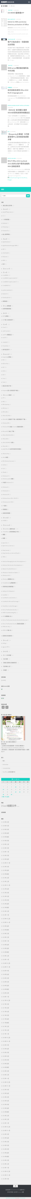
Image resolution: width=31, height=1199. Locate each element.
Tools (4, 382)
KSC (9, 131)
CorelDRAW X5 (6, 285)
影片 (4, 264)
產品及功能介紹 (7, 386)
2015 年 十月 (6, 1089)
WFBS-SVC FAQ (6, 626)
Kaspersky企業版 (7, 357)
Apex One (5, 543)
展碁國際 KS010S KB (7, 2)
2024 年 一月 (6, 852)
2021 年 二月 (6, 911)
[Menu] (29, 2)
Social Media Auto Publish (10, 1198)
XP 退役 (4, 505)
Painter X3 (5, 294)
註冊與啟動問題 (7, 308)
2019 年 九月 (6, 944)
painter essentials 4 (7, 290)
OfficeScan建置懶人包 (8, 579)
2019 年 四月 (6, 952)
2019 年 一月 (6, 959)
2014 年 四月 (6, 1156)
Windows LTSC (6, 494)
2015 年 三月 (6, 1115)
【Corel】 (5, 272)
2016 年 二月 (6, 1075)
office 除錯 (5, 457)
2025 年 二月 (6, 844)
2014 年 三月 (6, 1160)
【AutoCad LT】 (12, 39)
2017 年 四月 (6, 1023)
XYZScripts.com (22, 1198)
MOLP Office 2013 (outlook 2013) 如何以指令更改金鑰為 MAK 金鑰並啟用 (19, 163)
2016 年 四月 (6, 1067)
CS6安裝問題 (6, 219)
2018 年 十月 (6, 970)
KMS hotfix (5, 412)
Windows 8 (5, 487)
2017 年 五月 (6, 1019)
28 (3, 794)
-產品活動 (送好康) (7, 205)
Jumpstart (5, 342)
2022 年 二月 (6, 881)
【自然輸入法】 (7, 666)
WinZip (18, 806)
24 (15, 792)
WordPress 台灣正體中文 (9, 772)
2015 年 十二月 (6, 1082)
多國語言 (10, 87)
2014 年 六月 (6, 1149)
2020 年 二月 (6, 937)
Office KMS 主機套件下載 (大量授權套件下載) (14, 419)
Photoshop (5, 227)
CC (3, 216)
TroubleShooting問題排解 (9, 583)
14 (3, 789)
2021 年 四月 (6, 907)
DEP (4, 249)
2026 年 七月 (6, 826)
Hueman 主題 (21, 1192)
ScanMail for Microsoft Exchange (10, 601)
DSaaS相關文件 (8, 805)
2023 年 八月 (6, 855)
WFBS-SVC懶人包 (7, 630)
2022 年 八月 (6, 866)
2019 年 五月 (6, 948)
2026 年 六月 (6, 829)
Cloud (4, 327)
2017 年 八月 (6, 1008)
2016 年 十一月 (6, 1041)
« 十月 (2, 797)
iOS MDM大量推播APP (16, 13)
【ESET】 (5, 313)
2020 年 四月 (6, 930)
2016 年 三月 (6, 1071)
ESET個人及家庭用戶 (8, 320)
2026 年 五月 (6, 833)
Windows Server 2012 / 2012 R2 (10, 498)
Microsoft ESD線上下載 (8, 431)
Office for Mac (6, 453)
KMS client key (11, 19)
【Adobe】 (5, 209)
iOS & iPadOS (6, 253)
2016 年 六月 (6, 1060)
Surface (4, 465)
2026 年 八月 (6, 822)
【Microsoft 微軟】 (7, 395)
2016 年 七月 (6, 1056)
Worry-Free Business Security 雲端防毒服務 (13, 624)
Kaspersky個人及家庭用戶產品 (10, 390)
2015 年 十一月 (6, 1086)
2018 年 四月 (6, 989)
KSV (3, 374)
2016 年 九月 (6, 1049)
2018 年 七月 (6, 982)
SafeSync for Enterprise (8, 591)
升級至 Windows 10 (7, 482)
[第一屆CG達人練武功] (13, 740)
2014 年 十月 (6, 1134)
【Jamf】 (5, 324)
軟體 (4, 538)
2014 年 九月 (6, 1138)
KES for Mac (5, 363)
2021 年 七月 (6, 896)
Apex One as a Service (8, 545)
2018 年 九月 (6, 974)
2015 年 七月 (6, 1101)
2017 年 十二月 (6, 1000)
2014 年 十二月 (6, 1127)
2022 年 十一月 (6, 863)
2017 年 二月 (6, 1030)
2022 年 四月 (6, 874)
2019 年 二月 (6, 956)
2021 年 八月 (6, 892)
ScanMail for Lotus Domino (9, 597)
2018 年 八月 (6, 978)
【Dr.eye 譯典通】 (7, 306)
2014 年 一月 (6, 1167)
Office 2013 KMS (12, 158)
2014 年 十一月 (6, 1130)
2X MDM (4, 520)
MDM (4, 260)
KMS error (5, 408)
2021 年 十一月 (6, 885)
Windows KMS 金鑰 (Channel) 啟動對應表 (13, 427)
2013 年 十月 (6, 1179)
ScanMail (5, 595)
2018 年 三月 (6, 993)
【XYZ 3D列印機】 (7, 655)
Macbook (5, 256)
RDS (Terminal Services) (8, 461)
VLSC (4, 468)
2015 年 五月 (6, 1108)
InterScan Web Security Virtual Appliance (18, 105)
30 (11, 794)
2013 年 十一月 (6, 1175)
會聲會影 (5, 301)
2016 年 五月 (6, 1063)
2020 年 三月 (6, 933)
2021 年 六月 (6, 900)
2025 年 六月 (6, 840)
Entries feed (5, 764)
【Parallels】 (6, 517)
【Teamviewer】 (7, 525)
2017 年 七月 (6, 1011)
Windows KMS (6, 423)
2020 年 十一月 (6, 922)
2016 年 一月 (6, 1078)
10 (15, 787)
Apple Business (6, 242)
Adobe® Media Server (8, 212)
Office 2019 (5, 439)
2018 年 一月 (6, 996)
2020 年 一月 (6, 941)
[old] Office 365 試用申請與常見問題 (12, 449)
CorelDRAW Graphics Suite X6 (10, 278)
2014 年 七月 (6, 1145)
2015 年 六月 (6, 1104)
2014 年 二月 (6, 1164)
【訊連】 (5, 670)
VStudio (4, 472)
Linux (4, 378)
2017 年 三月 (6, 1026)
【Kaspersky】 (6, 354)
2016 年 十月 (6, 1045)
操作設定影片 (6, 349)
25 (19, 792)
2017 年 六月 (6, 1015)
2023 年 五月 (6, 859)
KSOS (4, 371)
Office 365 (5, 446)
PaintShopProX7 (6, 297)
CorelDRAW (5, 275)
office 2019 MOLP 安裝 (8, 442)
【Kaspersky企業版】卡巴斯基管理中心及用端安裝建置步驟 (18, 137)
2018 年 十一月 (6, 967)
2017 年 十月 (6, 1004)
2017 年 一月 (6, 1034)
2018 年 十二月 (6, 963)
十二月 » (7, 797)
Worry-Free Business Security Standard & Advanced (15, 620)
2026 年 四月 (6, 837)
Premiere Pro (6, 230)
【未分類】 (6, 659)
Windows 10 (5, 476)
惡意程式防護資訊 (7, 636)
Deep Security (6, 550)
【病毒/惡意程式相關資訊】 (10, 662)
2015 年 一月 (6, 1123)
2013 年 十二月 (6, 1171)
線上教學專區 (6, 234)
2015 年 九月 (6, 1093)
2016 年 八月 (6, 1052)
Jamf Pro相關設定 (7, 334)
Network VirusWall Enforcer (9, 569)
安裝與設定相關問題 (8, 586)
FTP (3, 398)
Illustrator (5, 223)
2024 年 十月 (6, 848)
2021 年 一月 (6, 915)
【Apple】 (10, 10)
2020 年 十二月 (6, 918)
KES (3, 360)
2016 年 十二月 (6, 1037)
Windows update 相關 (8, 479)
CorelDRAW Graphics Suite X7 (10, 282)
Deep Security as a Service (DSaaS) (11, 553)
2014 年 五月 (6, 1153)
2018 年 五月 (6, 985)
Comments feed (6, 768)
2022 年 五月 (6, 870)
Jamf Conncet (6, 331)
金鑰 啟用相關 (6, 513)
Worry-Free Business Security (10, 610)
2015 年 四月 (6, 1112)
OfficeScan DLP (6, 575)
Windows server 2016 (8, 502)
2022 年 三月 (6, 878)
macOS (4, 337)
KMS (4, 401)
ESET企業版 (5, 316)
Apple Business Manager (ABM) (10, 245)
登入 (4, 761)
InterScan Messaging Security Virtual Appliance (14, 561)
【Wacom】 (6, 640)
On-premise (5, 346)
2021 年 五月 (6, 904)
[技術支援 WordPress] (12, 1192)
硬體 (4, 534)
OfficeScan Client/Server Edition (10, 572)
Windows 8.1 (6, 491)
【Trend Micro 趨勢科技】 (9, 529)
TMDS (4, 557)
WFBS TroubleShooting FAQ (9, 612)
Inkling (4, 643)
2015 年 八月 (6, 1097)
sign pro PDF (6, 647)
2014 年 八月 (6, 1141)
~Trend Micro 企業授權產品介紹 (11, 531)
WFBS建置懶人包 (7, 616)
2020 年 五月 (6, 926)
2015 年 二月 (6, 1119)
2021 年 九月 (6, 889)
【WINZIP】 (5, 651)
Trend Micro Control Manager (10, 606)
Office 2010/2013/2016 (8, 435)
